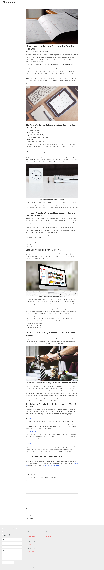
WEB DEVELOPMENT (7, 528)
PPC (18, 528)
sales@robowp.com (32, 544)
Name (28, 496)
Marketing (33, 468)
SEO (14, 528)
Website (28, 508)
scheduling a (52, 465)
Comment (28, 480)
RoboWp (10, 2)
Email (27, 502)
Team (46, 531)
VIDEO (4, 532)
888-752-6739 (31, 551)
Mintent (30, 418)
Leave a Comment (44, 51)
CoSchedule (32, 431)
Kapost (30, 443)
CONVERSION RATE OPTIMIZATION (7, 535)
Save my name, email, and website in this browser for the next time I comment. (45, 515)
